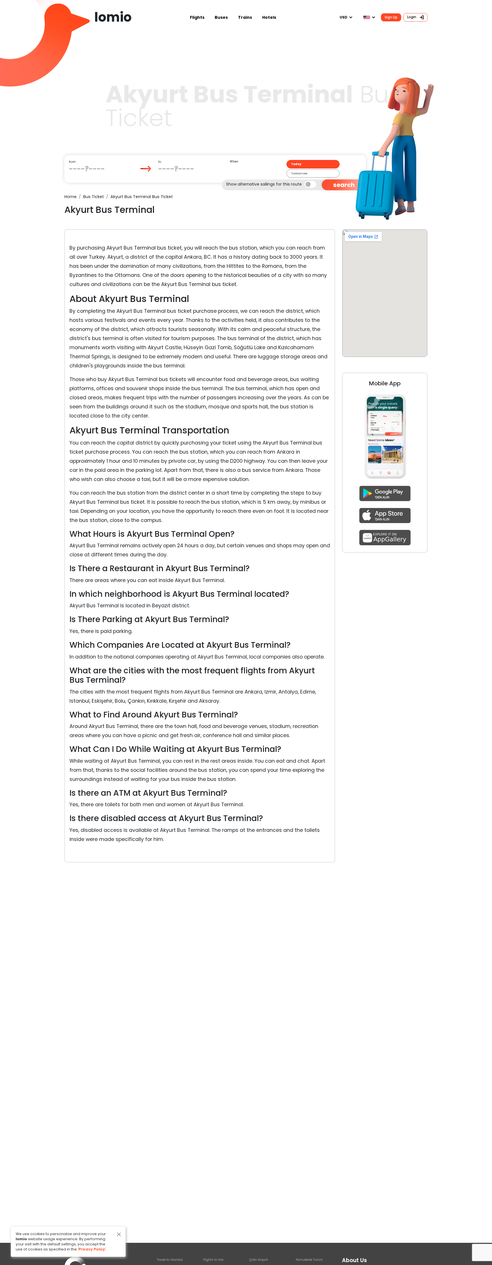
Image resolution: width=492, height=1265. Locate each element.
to (159, 162)
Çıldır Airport (258, 1260)
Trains (245, 17)
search (344, 185)
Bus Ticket (93, 196)
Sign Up (391, 17)
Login (412, 17)
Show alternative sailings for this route (264, 184)
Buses (221, 17)
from (72, 162)
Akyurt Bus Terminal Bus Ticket (141, 196)
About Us (354, 1260)
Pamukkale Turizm (309, 1260)
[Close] (118, 1234)
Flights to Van (213, 1260)
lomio (113, 17)
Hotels (269, 17)
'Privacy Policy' (92, 1249)
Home (70, 196)
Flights (197, 17)
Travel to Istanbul (170, 1260)
